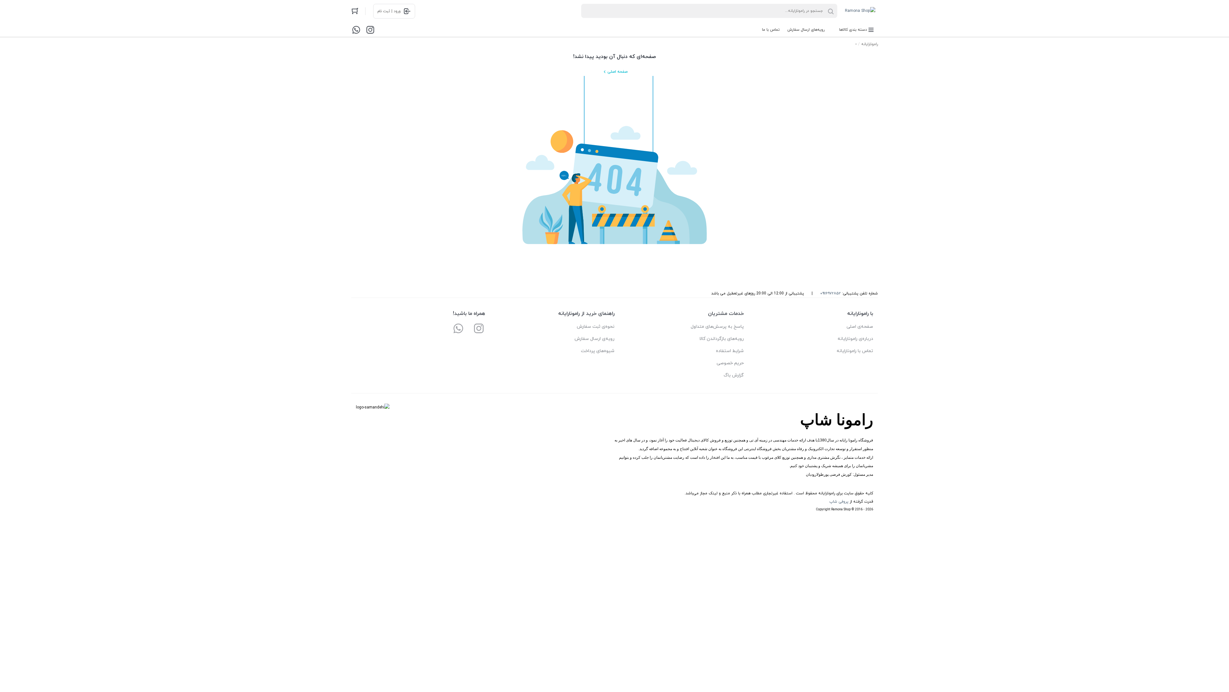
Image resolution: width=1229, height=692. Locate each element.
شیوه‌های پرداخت (597, 351)
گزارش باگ (734, 375)
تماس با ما (771, 29)
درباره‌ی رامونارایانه (855, 339)
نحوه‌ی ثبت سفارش (595, 327)
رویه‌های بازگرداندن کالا (721, 339)
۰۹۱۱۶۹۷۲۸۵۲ (830, 293)
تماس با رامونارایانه (855, 351)
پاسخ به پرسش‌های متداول (717, 327)
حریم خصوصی (730, 363)
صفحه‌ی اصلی (860, 327)
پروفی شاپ (838, 501)
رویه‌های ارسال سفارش (806, 29)
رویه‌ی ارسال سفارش (594, 339)
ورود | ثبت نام (389, 11)
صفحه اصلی (617, 71)
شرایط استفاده (730, 351)
